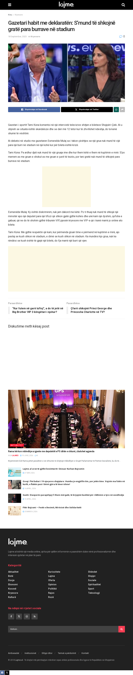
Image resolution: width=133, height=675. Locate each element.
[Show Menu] (9, 5)
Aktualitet (17, 445)
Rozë (51, 597)
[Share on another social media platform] (122, 109)
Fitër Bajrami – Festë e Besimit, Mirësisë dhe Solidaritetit (52, 507)
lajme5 (15, 455)
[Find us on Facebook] (11, 616)
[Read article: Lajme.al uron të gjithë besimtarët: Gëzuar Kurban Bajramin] (14, 472)
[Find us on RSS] (34, 616)
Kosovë (12, 588)
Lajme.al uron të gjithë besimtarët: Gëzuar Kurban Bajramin (53, 469)
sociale (92, 580)
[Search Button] (123, 5)
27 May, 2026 (29, 473)
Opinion (52, 584)
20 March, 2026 (30, 511)
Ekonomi (13, 584)
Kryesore (19, 15)
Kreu (10, 15)
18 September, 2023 (17, 36)
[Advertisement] (66, 186)
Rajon (51, 593)
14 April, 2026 (30, 499)
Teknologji (94, 593)
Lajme (51, 576)
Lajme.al (19, 660)
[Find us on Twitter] (19, 616)
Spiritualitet (94, 584)
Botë (10, 576)
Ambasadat (13, 653)
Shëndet (92, 571)
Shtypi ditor (47, 653)
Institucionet (30, 653)
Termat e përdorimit (67, 653)
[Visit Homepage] (66, 5)
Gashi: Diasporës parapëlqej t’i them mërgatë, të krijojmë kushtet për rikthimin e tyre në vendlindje (73, 495)
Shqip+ (92, 576)
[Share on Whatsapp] (116, 109)
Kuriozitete (54, 571)
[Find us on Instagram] (27, 616)
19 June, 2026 (27, 455)
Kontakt (85, 653)
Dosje (11, 580)
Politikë (52, 588)
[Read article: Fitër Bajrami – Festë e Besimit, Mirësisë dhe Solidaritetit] (14, 510)
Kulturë (12, 597)
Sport (91, 588)
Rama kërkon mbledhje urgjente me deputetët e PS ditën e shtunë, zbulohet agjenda (51, 451)
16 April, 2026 (30, 488)
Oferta (51, 580)
